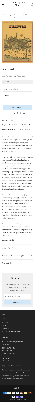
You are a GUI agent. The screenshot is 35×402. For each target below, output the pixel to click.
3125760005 (5, 345)
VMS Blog (5, 325)
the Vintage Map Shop (17, 4)
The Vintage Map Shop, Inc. (13, 76)
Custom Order (6, 328)
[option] (17, 42)
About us (5, 322)
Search (4, 319)
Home (16, 12)
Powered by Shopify (17, 397)
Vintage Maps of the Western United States (16, 15)
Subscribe (17, 302)
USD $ (16, 388)
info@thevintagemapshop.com (12, 341)
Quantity (6, 95)
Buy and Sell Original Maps (11, 331)
